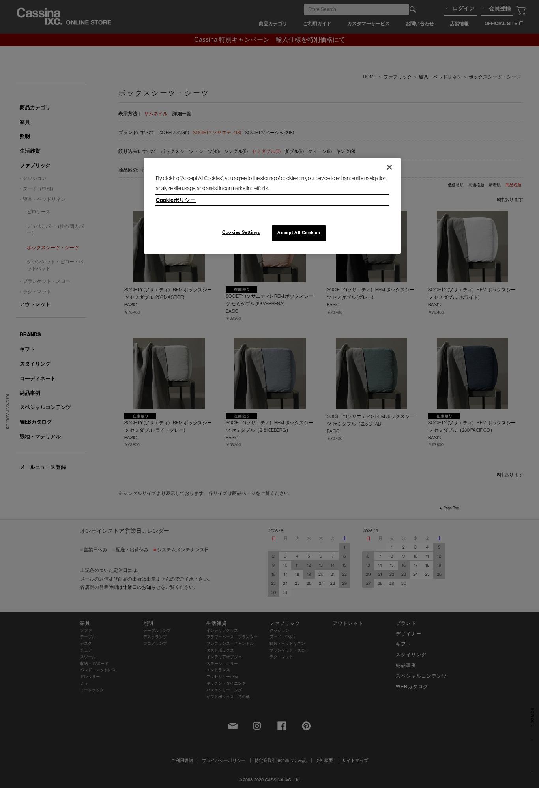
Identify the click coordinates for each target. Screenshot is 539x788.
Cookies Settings (241, 232)
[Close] (389, 167)
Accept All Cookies (298, 232)
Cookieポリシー (176, 200)
